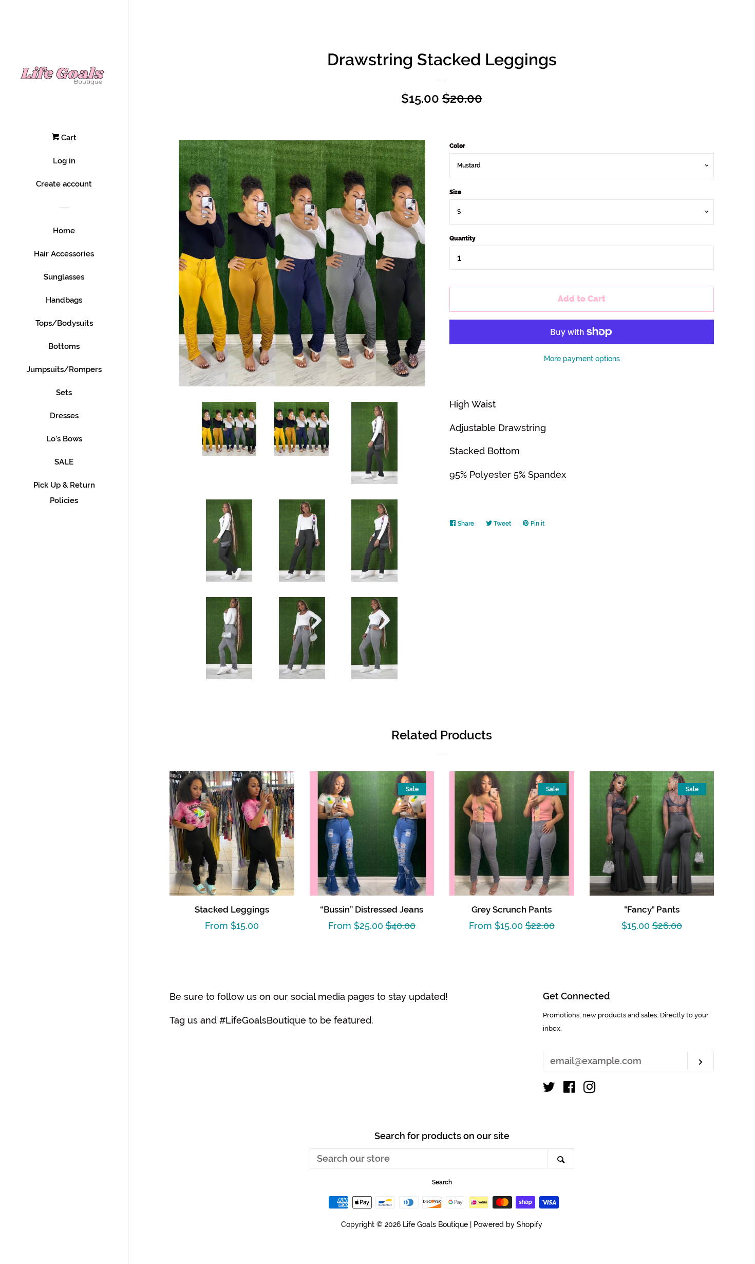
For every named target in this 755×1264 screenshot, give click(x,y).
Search (442, 1182)
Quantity (462, 238)
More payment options (582, 359)
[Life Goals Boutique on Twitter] (549, 1088)
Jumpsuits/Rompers (64, 369)
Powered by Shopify (508, 1224)
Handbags (64, 300)
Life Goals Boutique (435, 1224)
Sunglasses (64, 277)
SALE (63, 462)
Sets (64, 392)
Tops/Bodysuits (64, 323)
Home (64, 230)
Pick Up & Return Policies (64, 492)
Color (457, 146)
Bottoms (64, 346)
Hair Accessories (64, 253)
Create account (64, 184)
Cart (68, 137)
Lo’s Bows (64, 438)
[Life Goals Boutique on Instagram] (589, 1088)
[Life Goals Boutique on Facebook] (569, 1088)
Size (455, 192)
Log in (64, 160)
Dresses (64, 415)
